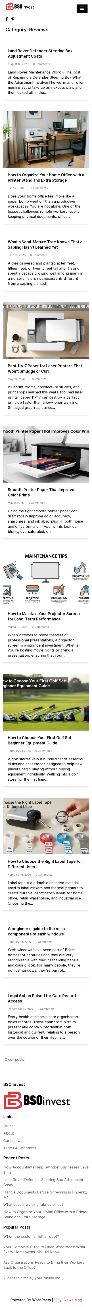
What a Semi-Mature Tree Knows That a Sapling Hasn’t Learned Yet (45, 245)
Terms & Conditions (19, 1148)
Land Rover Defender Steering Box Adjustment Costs (40, 54)
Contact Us (12, 1140)
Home (8, 1126)
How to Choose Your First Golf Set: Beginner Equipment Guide (40, 740)
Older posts (14, 1059)
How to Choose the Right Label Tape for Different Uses (45, 864)
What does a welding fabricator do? (33, 1204)
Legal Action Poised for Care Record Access (42, 998)
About (8, 1133)
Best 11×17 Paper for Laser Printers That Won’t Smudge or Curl (45, 369)
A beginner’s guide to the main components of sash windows (36, 931)
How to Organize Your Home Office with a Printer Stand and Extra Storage (46, 178)
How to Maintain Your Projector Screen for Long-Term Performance (44, 616)
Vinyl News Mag (68, 1300)
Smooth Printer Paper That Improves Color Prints (42, 492)
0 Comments (41, 64)
